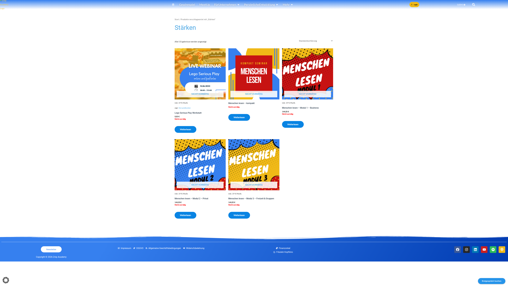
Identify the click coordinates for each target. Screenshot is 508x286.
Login (416, 5)
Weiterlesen (185, 129)
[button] (6, 280)
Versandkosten (184, 108)
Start (177, 19)
